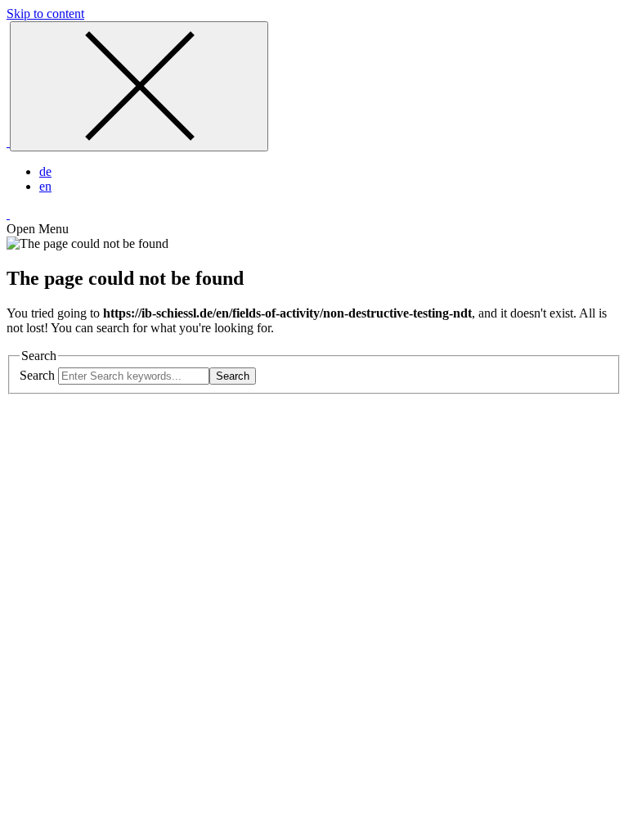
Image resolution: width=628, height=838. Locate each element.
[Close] (139, 86)
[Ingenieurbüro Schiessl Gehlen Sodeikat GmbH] (8, 142)
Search (37, 375)
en (45, 186)
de (45, 171)
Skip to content (45, 13)
